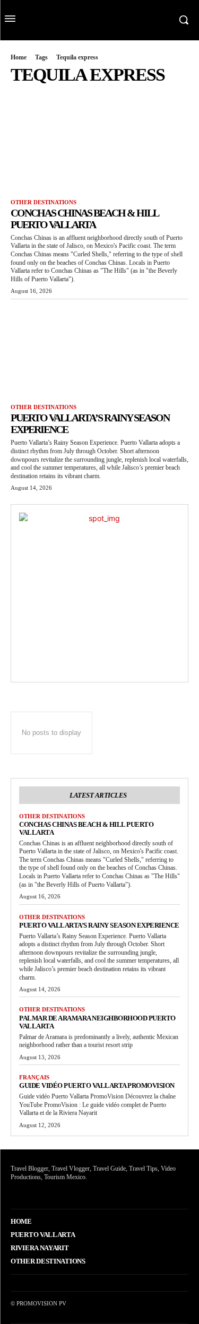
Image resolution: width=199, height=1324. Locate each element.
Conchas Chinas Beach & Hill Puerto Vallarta (85, 218)
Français (34, 1077)
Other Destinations (43, 202)
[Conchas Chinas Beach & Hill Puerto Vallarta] (99, 143)
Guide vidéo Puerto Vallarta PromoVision (97, 1085)
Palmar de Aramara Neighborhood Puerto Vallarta (97, 1022)
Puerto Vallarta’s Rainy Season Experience (99, 925)
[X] (28, 1192)
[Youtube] (44, 1192)
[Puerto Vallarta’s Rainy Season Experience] (99, 349)
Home (19, 57)
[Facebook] (12, 1192)
